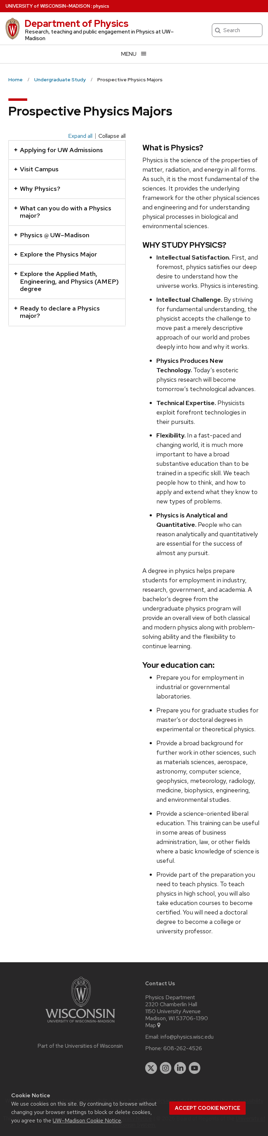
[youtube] (195, 1068)
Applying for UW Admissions (61, 150)
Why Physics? (40, 189)
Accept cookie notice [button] (207, 1108)
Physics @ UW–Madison (54, 235)
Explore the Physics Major (58, 254)
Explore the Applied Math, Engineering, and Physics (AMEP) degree (69, 281)
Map (150, 1025)
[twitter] (151, 1068)
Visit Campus (39, 169)
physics (101, 6)
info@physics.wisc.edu (187, 1036)
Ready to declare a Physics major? (60, 312)
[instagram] (166, 1068)
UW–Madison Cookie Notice (87, 1120)
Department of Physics (76, 23)
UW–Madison (48, 6)
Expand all (80, 136)
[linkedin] (180, 1068)
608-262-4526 (182, 1048)
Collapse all (112, 136)
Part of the (80, 1045)
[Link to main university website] (80, 1023)
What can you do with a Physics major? (65, 212)
